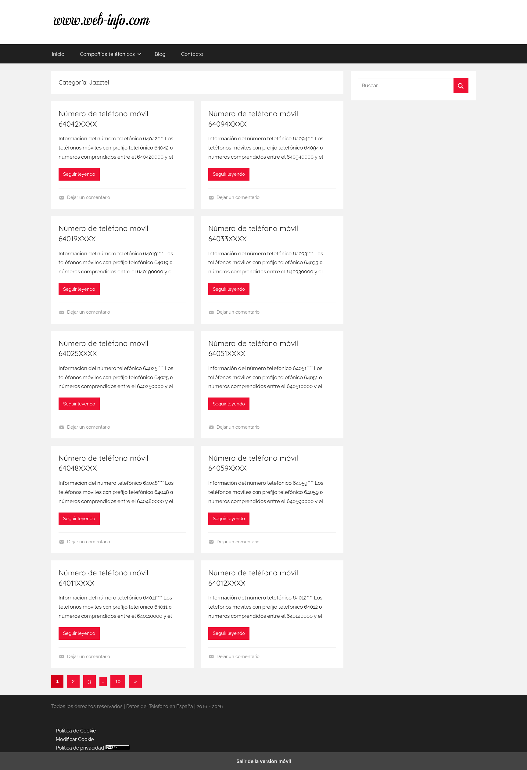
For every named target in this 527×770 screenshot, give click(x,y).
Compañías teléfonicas (107, 54)
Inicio (58, 54)
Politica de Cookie (76, 731)
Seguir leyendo (79, 174)
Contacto (192, 54)
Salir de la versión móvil (263, 761)
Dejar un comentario (88, 197)
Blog (160, 54)
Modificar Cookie (75, 739)
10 (117, 681)
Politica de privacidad (80, 748)
